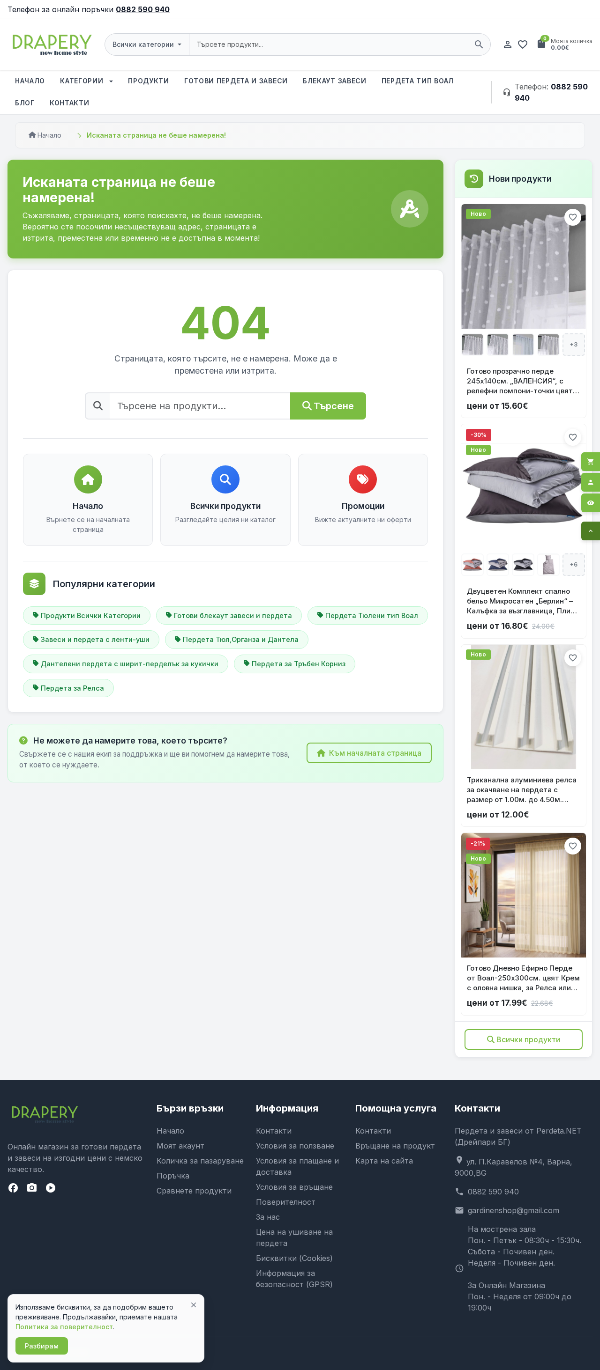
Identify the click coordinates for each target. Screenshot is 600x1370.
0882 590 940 (143, 9)
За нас (268, 1217)
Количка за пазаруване (200, 1160)
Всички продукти (528, 1039)
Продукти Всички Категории (91, 615)
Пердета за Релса (72, 688)
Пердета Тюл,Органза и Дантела (241, 639)
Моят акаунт (180, 1145)
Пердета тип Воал (418, 81)
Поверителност (285, 1202)
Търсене (334, 406)
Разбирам (42, 1346)
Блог (25, 103)
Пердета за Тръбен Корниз (298, 664)
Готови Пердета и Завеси (236, 81)
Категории (82, 81)
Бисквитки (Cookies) (294, 1258)
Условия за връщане (294, 1187)
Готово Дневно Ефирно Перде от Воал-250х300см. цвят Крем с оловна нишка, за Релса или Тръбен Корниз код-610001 (523, 978)
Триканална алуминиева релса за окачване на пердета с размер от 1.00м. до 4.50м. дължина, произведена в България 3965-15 (522, 789)
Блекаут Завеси (335, 81)
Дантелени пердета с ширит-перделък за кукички (129, 664)
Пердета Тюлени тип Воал (371, 615)
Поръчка (173, 1175)
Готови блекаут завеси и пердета (233, 615)
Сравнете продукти (194, 1190)
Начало (30, 81)
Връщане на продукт (395, 1145)
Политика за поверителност (64, 1327)
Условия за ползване (295, 1145)
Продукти (148, 81)
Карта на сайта (384, 1160)
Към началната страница (375, 753)
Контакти (70, 103)
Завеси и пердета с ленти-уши (95, 639)
